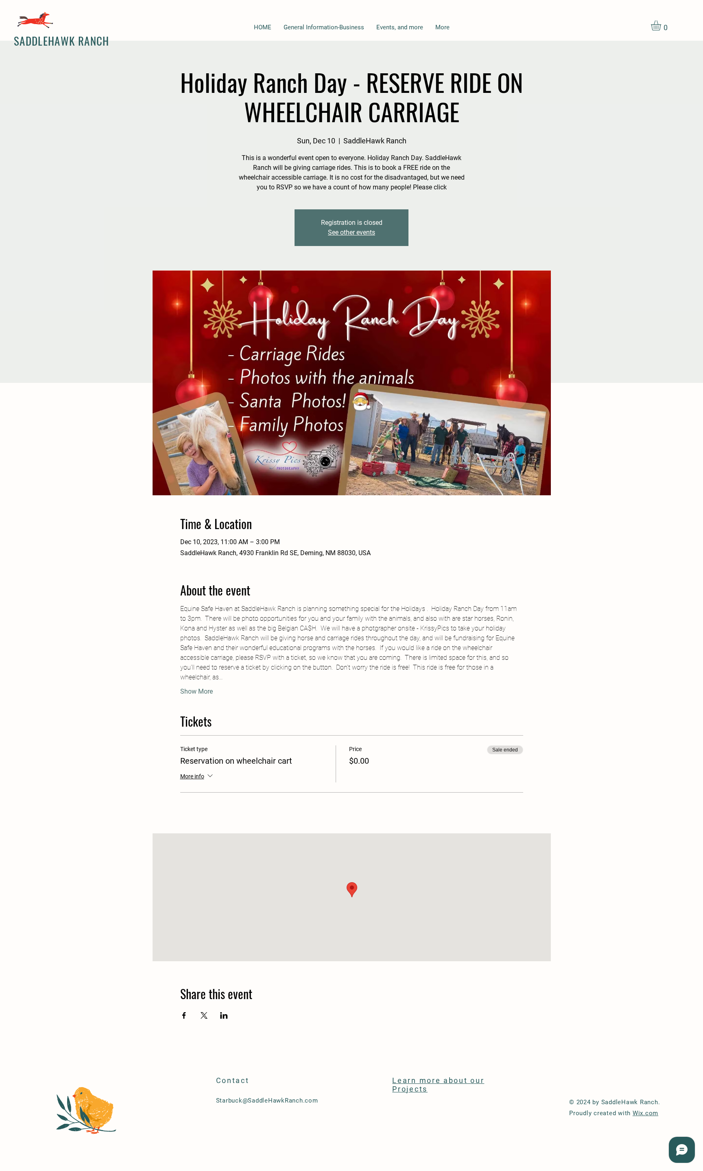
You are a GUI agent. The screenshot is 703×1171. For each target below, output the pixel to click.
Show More (196, 691)
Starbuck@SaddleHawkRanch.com (267, 1100)
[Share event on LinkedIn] (224, 1015)
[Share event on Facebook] (184, 1015)
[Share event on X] (204, 1015)
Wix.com (645, 1113)
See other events (351, 232)
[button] (662, 25)
